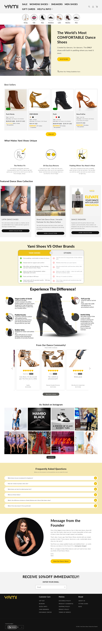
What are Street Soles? (14, 494)
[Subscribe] (65, 587)
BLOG (80, 606)
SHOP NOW (64, 59)
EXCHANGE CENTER (45, 612)
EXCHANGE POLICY (65, 600)
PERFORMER (34, 114)
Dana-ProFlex (80, 114)
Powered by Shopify (93, 626)
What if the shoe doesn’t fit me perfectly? (19, 505)
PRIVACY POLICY (64, 609)
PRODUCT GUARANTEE (66, 603)
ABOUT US (81, 600)
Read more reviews (51, 394)
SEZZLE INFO (43, 606)
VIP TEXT (42, 600)
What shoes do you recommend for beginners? (20, 478)
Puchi (55, 114)
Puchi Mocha (10, 114)
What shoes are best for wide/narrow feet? (20, 489)
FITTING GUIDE (83, 603)
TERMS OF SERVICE (65, 612)
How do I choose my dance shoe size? (18, 483)
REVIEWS (42, 603)
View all (51, 134)
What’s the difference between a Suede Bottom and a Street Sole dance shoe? (29, 500)
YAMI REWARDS (44, 609)
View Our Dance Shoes (60, 561)
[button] (39, 4)
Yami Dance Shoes (84, 626)
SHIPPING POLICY (64, 606)
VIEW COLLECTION (15, 231)
